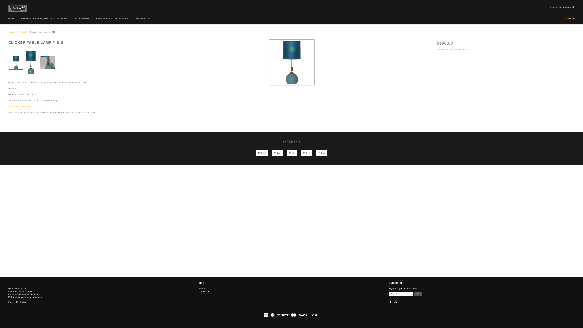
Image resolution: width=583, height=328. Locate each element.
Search (553, 7)
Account (567, 7)
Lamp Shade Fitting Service (112, 18)
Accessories (82, 18)
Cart (568, 18)
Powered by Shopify (18, 302)
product (22, 32)
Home (11, 18)
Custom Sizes (142, 18)
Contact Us (204, 291)
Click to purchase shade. (20, 106)
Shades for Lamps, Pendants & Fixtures (44, 18)
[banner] (17, 8)
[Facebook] (390, 301)
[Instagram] (395, 301)
